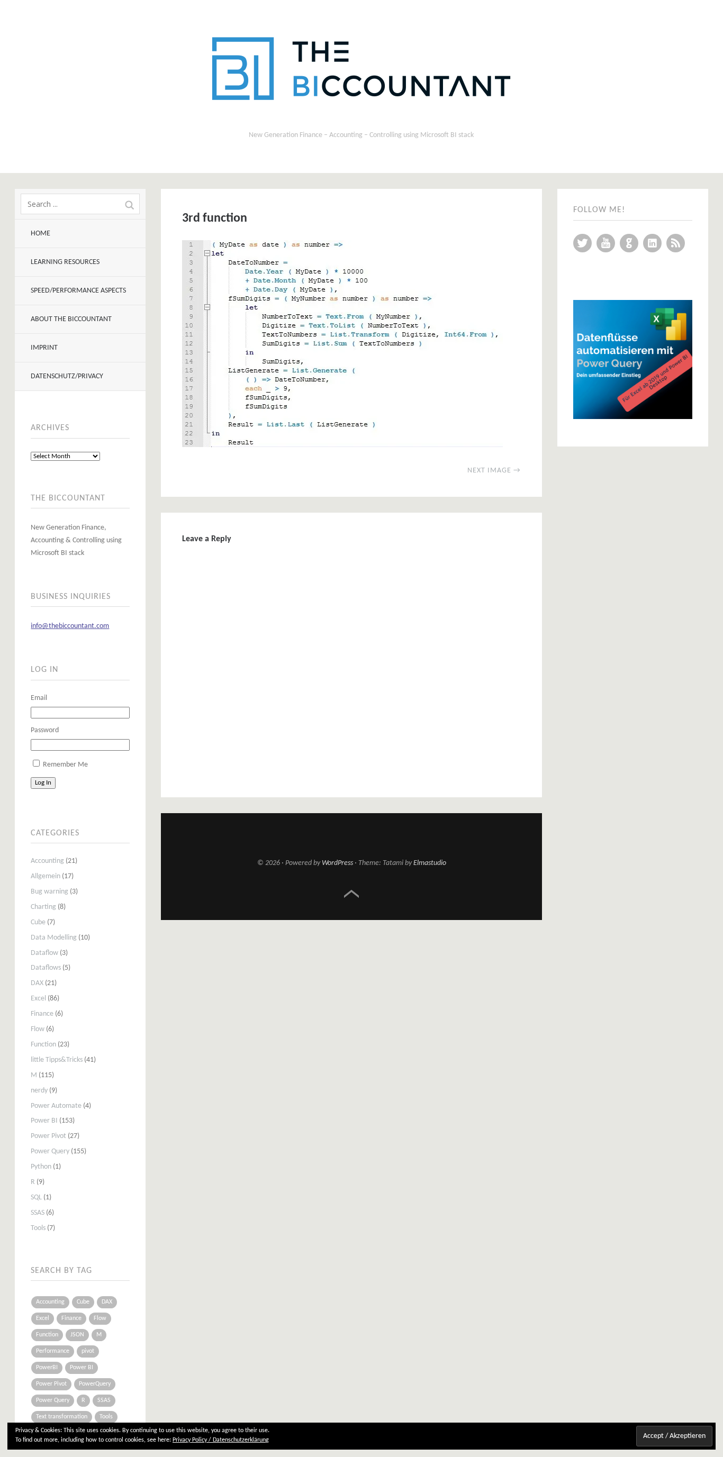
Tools (38, 1228)
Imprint (44, 348)
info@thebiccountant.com (70, 626)
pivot (88, 1351)
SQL (36, 1197)
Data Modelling (54, 938)
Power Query (50, 1151)
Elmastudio (429, 863)
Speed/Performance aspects (78, 291)
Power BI (44, 1121)
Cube (38, 922)
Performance (52, 1351)
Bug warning (49, 892)
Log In (43, 782)
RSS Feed (675, 243)
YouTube (606, 243)
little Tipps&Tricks (57, 1060)
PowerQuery (95, 1384)
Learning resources (65, 262)
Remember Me (65, 765)
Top (351, 894)
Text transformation (61, 1417)
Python (41, 1167)
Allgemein (45, 876)
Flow (37, 1029)
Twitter (582, 243)
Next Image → (494, 471)
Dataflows (46, 968)
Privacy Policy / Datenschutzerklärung (221, 1440)
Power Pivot (48, 1136)
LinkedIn (652, 243)
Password (45, 730)
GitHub (629, 243)
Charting (43, 907)
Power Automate (56, 1106)
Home (40, 234)
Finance (42, 1014)
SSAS (37, 1213)
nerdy (39, 1091)
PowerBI (47, 1367)
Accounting (47, 861)
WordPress (337, 863)
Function (43, 1045)
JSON (77, 1335)
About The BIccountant (71, 319)
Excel (38, 999)
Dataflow (44, 953)
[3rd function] (342, 445)
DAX (37, 983)
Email (39, 698)
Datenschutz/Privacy (67, 376)
